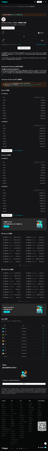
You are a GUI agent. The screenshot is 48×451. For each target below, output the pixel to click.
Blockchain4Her (5, 433)
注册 (39, 1)
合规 (38, 409)
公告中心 (3, 417)
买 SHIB (21, 413)
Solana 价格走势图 (23, 421)
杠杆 (11, 415)
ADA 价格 (21, 429)
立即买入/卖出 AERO (24, 47)
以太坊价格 (22, 419)
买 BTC (21, 403)
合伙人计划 (31, 415)
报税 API (30, 431)
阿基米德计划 (31, 419)
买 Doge (21, 407)
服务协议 (39, 403)
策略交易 (20, 14)
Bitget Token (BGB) (5, 415)
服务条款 (39, 417)
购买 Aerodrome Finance (8, 27)
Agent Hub (13, 429)
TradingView (13, 435)
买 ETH (21, 405)
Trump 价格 (22, 433)
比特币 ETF (22, 425)
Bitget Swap (13, 437)
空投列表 (12, 443)
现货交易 (12, 14)
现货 (11, 403)
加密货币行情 (22, 415)
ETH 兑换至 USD (29, 85)
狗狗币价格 (22, 435)
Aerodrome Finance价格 (13, 6)
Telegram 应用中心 (14, 439)
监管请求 (39, 407)
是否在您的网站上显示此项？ (41, 44)
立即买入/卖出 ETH (7, 215)
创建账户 (24, 383)
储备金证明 (4, 419)
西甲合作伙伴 (4, 427)
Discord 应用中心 (14, 441)
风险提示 (39, 419)
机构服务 (30, 417)
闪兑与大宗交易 (14, 413)
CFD (11, 407)
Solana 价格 (22, 431)
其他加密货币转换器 (13, 85)
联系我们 (3, 405)
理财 (11, 417)
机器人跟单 (13, 423)
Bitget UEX (4, 423)
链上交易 (12, 409)
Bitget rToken (22, 437)
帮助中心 (30, 405)
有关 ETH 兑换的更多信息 (18, 215)
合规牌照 (39, 411)
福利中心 (30, 425)
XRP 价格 (21, 427)
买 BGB (21, 411)
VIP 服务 (30, 413)
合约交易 (16, 14)
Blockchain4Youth (5, 431)
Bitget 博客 (4, 413)
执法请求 (39, 405)
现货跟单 (12, 419)
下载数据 (30, 423)
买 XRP (21, 409)
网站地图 (3, 435)
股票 (11, 411)
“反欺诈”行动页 (31, 409)
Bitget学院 (4, 411)
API (11, 427)
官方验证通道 (31, 407)
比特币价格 (22, 417)
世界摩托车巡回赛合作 (6, 429)
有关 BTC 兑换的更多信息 (18, 150)
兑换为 (4, 39)
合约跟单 (12, 421)
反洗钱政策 (40, 413)
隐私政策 (39, 415)
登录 (35, 1)
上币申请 (30, 411)
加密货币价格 (6, 6)
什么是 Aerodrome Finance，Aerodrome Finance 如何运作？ (30, 84)
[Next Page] (30, 265)
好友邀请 (30, 427)
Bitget (2, 6)
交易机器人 (13, 425)
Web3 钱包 (13, 433)
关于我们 (3, 403)
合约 (11, 405)
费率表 (30, 429)
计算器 (21, 423)
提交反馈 (30, 403)
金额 (3, 31)
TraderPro (13, 431)
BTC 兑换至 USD (22, 85)
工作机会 (3, 409)
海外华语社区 (4, 407)
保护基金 (3, 421)
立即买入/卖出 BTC (7, 150)
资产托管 (30, 421)
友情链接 (3, 425)
